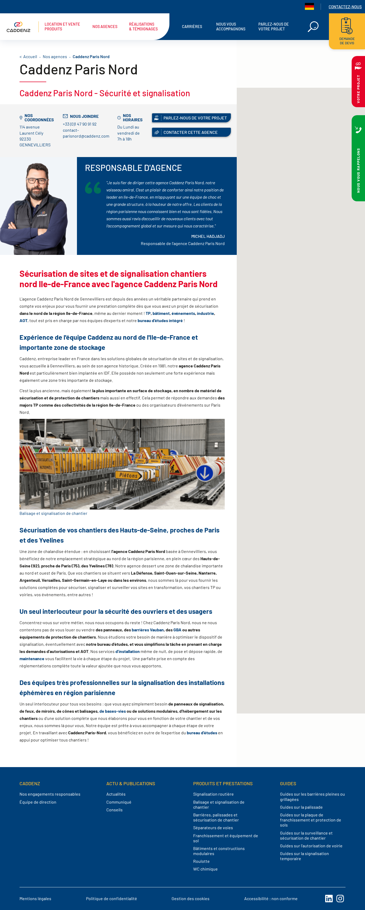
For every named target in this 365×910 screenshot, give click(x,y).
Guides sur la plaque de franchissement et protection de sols (310, 819)
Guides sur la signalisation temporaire (304, 856)
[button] (301, 325)
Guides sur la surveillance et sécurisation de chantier (306, 835)
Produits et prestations (223, 783)
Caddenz (30, 783)
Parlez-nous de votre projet (273, 26)
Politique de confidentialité (111, 898)
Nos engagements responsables (50, 793)
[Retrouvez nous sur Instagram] (340, 898)
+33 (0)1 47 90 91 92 (80, 123)
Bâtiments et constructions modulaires (219, 851)
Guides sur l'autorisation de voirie (311, 845)
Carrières (192, 26)
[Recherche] (313, 26)
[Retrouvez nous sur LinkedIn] (329, 898)
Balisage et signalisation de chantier (53, 513)
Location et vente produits (62, 26)
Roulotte (201, 861)
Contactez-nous (345, 6)
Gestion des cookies (190, 898)
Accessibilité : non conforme (271, 898)
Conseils (114, 809)
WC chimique (205, 868)
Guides (288, 783)
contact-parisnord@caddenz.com (86, 132)
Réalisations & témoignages (143, 26)
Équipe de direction (38, 801)
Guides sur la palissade (301, 806)
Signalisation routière (213, 793)
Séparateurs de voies (213, 827)
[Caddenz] (22, 26)
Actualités (116, 793)
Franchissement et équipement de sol (225, 838)
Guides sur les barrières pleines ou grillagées (312, 796)
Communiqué (118, 801)
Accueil (30, 56)
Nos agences (104, 26)
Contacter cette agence (191, 132)
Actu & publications (130, 783)
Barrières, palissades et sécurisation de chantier (216, 817)
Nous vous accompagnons (230, 26)
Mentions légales (35, 898)
